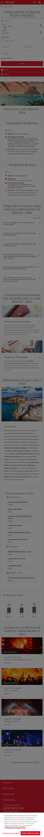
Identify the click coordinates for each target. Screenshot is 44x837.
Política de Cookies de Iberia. (15, 828)
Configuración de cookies (10, 833)
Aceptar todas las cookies (30, 833)
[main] (22, 825)
